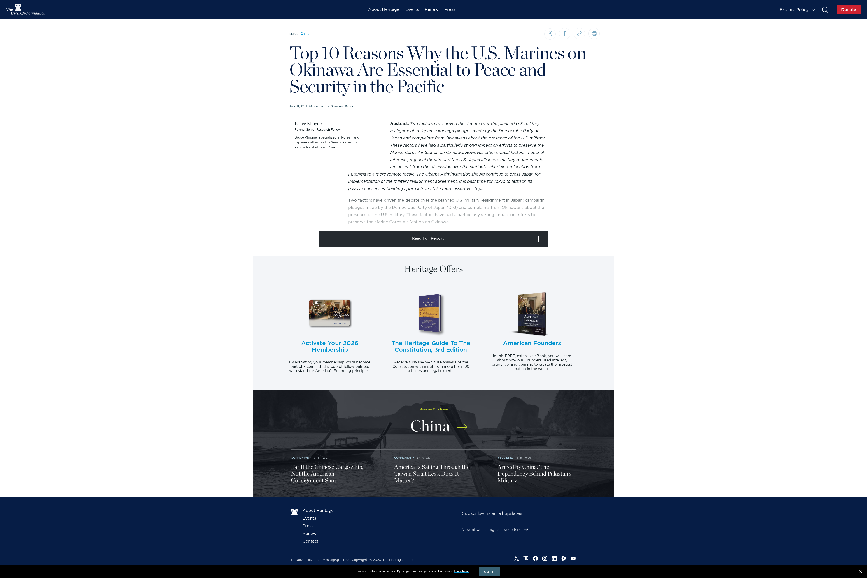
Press (450, 9)
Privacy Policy (301, 560)
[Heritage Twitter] (516, 559)
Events (412, 9)
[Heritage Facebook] (535, 559)
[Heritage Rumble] (563, 559)
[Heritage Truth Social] (525, 559)
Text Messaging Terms (332, 560)
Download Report (342, 106)
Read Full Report (428, 238)
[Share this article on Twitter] (550, 34)
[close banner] (860, 572)
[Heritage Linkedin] (554, 559)
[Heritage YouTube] (573, 559)
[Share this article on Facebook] (564, 33)
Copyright (359, 560)
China (305, 33)
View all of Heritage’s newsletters (491, 529)
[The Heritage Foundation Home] (26, 9)
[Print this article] (594, 33)
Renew (432, 9)
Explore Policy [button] (794, 9)
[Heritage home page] (294, 511)
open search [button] (825, 10)
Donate (848, 9)
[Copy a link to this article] (579, 33)
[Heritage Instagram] (544, 559)
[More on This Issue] (462, 424)
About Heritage (383, 9)
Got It (489, 571)
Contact (310, 541)
